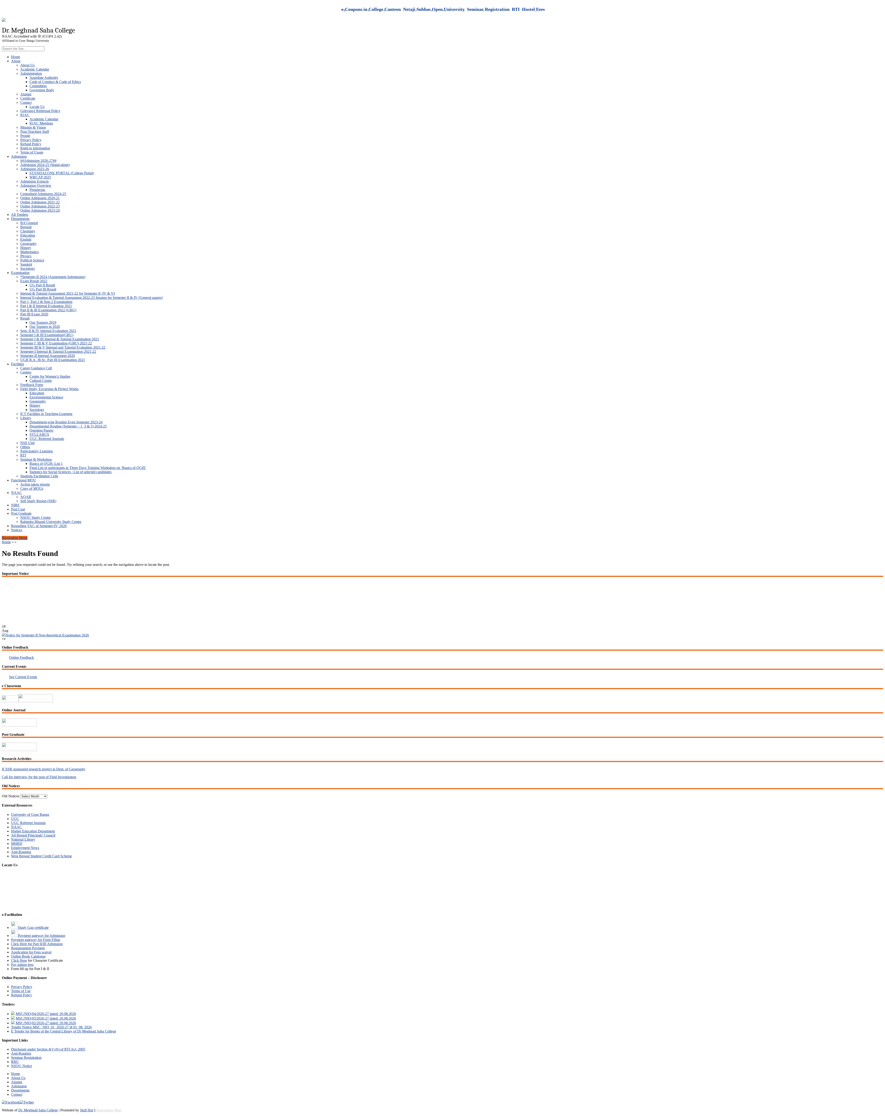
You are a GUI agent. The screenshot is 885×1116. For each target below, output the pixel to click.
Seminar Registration (26, 1058)
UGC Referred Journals (47, 439)
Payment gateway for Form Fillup (35, 940)
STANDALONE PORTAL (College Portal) (62, 173)
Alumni (25, 94)
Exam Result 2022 (33, 281)
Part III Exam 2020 (34, 314)
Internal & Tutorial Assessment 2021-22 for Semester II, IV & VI (67, 293)
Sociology (27, 268)
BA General (29, 223)
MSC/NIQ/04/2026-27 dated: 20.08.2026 (46, 1014)
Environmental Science (46, 397)
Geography (28, 244)
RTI (23, 455)
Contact (26, 102)
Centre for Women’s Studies (50, 376)
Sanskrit (26, 264)
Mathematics (29, 252)
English (25, 239)
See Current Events (23, 677)
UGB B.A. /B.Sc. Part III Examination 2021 (52, 360)
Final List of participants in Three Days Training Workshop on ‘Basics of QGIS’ (88, 468)
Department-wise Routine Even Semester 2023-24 (66, 422)
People (25, 136)
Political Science (32, 260)
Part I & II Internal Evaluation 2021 (46, 306)
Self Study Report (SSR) (38, 501)
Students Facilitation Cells (39, 476)
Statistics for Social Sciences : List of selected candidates (71, 472)
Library (25, 418)
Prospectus (37, 190)
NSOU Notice (21, 1066)
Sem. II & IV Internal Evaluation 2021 (48, 331)
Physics (25, 256)
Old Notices (10, 796)
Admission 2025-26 (34, 169)
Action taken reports (35, 484)
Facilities (17, 364)
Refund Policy (30, 144)
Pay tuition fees (22, 965)
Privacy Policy (30, 140)
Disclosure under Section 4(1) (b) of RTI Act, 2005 (48, 1049)
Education (27, 235)
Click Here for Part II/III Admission (37, 944)
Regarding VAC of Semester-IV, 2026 (39, 526)
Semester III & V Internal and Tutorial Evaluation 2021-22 (62, 347)
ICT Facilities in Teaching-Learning (46, 414)
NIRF (15, 505)
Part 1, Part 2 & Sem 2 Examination (46, 302)
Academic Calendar (34, 69)
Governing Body (42, 90)
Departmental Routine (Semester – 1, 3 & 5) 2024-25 (68, 426)
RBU (15, 1062)
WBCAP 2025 (40, 177)
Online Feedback (21, 657)
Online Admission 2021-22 (40, 202)
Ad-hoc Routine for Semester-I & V (28, 629)
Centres (25, 372)
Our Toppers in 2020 (45, 327)
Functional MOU (23, 480)
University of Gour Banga (30, 814)
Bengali (26, 227)
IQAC (25, 115)
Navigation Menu (14, 538)
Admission (19, 156)
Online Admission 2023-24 (40, 210)
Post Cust (18, 509)
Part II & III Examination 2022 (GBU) (48, 310)
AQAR (25, 497)
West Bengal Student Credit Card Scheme (41, 856)
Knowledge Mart (108, 1110)
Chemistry (27, 231)
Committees (38, 86)
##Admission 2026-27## (38, 161)
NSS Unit (27, 443)
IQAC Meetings (41, 123)
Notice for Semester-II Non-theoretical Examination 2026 (47, 617)
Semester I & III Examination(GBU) (46, 335)
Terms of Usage (31, 152)
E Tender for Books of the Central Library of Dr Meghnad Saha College (63, 1031)
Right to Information (35, 148)
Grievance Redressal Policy (40, 111)
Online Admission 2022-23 (40, 206)
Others (25, 447)
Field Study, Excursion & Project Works (49, 389)
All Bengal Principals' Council (33, 835)
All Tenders (19, 215)
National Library (23, 839)
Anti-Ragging (21, 852)
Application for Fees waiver (31, 952)
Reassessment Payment (28, 948)
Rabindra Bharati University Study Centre (50, 522)
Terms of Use (21, 991)
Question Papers (41, 430)
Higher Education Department (33, 831)
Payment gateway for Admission (41, 936)
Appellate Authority (44, 78)
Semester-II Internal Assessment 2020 (47, 356)
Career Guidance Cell (36, 368)
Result (25, 318)
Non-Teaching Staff (34, 132)
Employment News (25, 848)
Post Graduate (21, 513)
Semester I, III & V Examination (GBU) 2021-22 (56, 343)
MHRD (16, 844)
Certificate (27, 98)
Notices (16, 530)
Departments (20, 219)
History (25, 248)
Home (15, 57)
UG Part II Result (42, 285)
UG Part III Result (43, 289)
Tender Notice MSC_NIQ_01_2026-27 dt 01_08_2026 (51, 1027)
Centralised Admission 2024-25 (43, 194)
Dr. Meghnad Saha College (38, 1110)
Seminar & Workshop (36, 459)
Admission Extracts (34, 181)
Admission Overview (35, 185)
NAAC (16, 493)
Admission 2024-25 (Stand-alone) (45, 165)
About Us (27, 65)
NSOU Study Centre (35, 517)
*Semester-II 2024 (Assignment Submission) (52, 277)
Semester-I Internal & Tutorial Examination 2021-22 (58, 351)
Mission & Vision (33, 127)
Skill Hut (86, 1110)
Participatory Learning (36, 451)
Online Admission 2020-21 (40, 198)
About (15, 61)
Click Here (19, 960)
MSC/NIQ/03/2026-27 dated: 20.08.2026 (46, 1018)
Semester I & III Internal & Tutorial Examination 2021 (59, 339)
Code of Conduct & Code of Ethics (55, 82)
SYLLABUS (39, 434)
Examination (20, 273)
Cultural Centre (41, 381)
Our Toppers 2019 (43, 322)
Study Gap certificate (33, 927)
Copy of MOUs (31, 488)
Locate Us (37, 107)
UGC (15, 819)
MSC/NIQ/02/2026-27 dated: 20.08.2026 (46, 1023)
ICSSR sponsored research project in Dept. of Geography (44, 769)
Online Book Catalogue (28, 956)
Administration (31, 73)
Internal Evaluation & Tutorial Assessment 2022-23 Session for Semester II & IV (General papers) (91, 298)
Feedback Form (31, 385)
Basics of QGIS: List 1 (46, 464)
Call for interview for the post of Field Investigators (39, 777)
